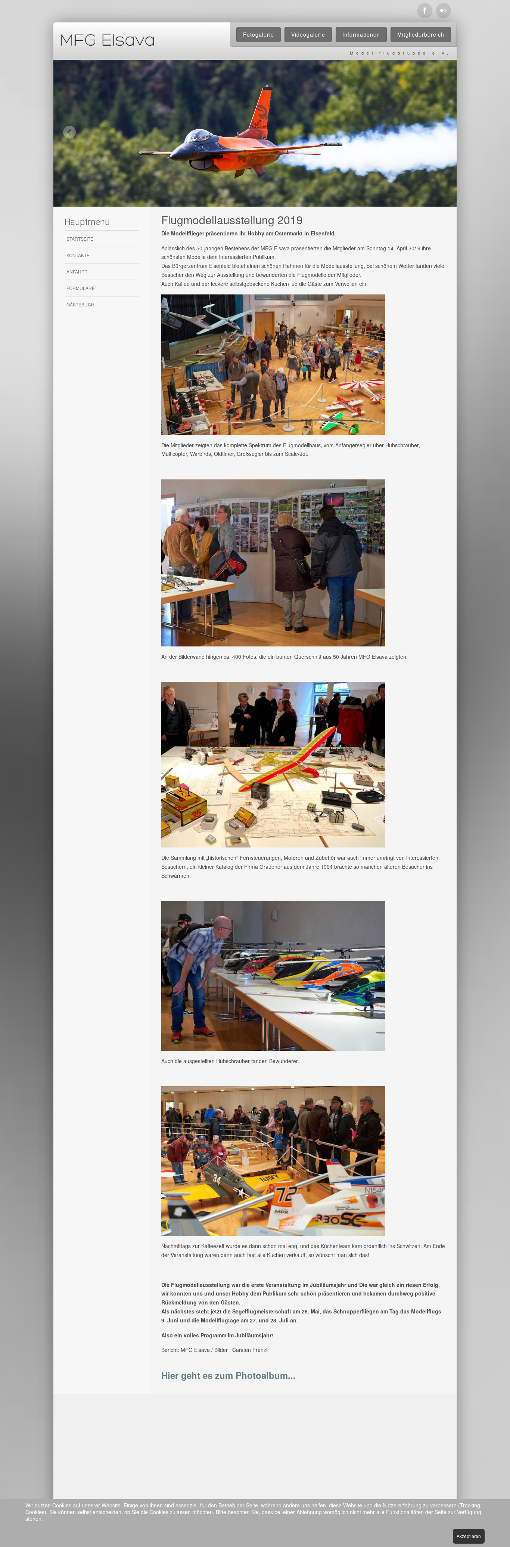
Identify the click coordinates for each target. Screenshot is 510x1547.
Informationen (361, 34)
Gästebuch (80, 304)
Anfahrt (76, 271)
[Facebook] (424, 10)
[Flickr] (443, 10)
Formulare (80, 288)
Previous (69, 132)
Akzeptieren (469, 1536)
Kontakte (78, 255)
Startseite (79, 238)
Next (440, 132)
